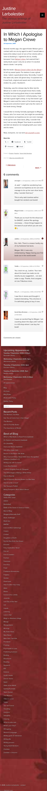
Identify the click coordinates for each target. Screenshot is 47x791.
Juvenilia (7, 598)
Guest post (7, 581)
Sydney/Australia (9, 689)
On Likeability (8, 443)
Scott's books (8, 675)
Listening (7, 612)
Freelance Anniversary (11, 571)
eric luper (17, 181)
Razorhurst (7, 659)
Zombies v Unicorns (10, 753)
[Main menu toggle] (42, 15)
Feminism (7, 561)
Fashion (6, 558)
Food (5, 568)
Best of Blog (8, 511)
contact (22, 785)
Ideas (5, 588)
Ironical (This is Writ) (10, 595)
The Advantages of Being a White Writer (17, 473)
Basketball (7, 504)
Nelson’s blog (20, 59)
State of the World (10, 685)
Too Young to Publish (11, 486)
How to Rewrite (9, 476)
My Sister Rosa (9, 632)
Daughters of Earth (10, 538)
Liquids (6, 608)
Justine (17, 239)
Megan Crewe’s (28, 70)
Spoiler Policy (8, 401)
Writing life (7, 739)
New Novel (7, 635)
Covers (6, 531)
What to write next (10, 722)
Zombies (7, 749)
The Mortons (8, 421)
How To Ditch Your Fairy (12, 585)
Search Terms (8, 679)
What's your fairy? (10, 726)
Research (7, 665)
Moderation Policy (10, 398)
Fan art (6, 551)
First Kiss (7, 565)
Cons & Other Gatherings (12, 528)
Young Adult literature (26, 153)
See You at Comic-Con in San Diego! (16, 418)
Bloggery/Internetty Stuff (12, 514)
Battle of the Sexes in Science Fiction (16, 508)
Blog (5, 388)
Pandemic (7, 642)
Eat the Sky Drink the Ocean (13, 541)
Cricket (6, 534)
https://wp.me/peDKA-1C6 (16, 158)
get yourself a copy (32, 133)
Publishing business (10, 652)
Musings (6, 628)
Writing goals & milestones (13, 736)
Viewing (6, 719)
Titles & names (9, 699)
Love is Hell (7, 615)
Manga (6, 622)
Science (6, 672)
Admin (6, 501)
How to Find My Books (11, 425)
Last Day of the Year (10, 602)
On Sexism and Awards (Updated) (15, 440)
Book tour (7, 521)
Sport (5, 682)
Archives (7, 391)
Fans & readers (9, 555)
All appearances (9, 383)
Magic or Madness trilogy (12, 618)
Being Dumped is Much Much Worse (16, 489)
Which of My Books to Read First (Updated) (18, 437)
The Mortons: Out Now (11, 415)
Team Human (8, 692)
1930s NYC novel (9, 498)
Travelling (7, 709)
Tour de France (9, 706)
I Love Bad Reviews (10, 466)
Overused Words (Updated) (13, 447)
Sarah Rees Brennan (21, 312)
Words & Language (10, 732)
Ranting (6, 655)
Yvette (16, 266)
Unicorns (7, 712)
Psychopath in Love (10, 649)
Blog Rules (7, 394)
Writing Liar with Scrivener (13, 463)
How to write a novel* (11, 483)
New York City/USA (10, 638)
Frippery (6, 575)
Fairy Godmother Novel (12, 548)
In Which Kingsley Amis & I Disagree (16, 469)
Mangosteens (8, 625)
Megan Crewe (19, 211)
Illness (6, 592)
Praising (11, 153)
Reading (16, 153)
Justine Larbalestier (13, 11)
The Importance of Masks (12, 428)
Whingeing (7, 729)
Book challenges (9, 518)
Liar (5, 605)
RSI (5, 669)
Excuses (6, 545)
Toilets (6, 702)
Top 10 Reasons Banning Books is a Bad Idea (19, 479)
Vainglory (7, 716)
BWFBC (6, 524)
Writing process (9, 742)
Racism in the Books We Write (14, 454)
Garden (6, 578)
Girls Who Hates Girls (11, 450)
